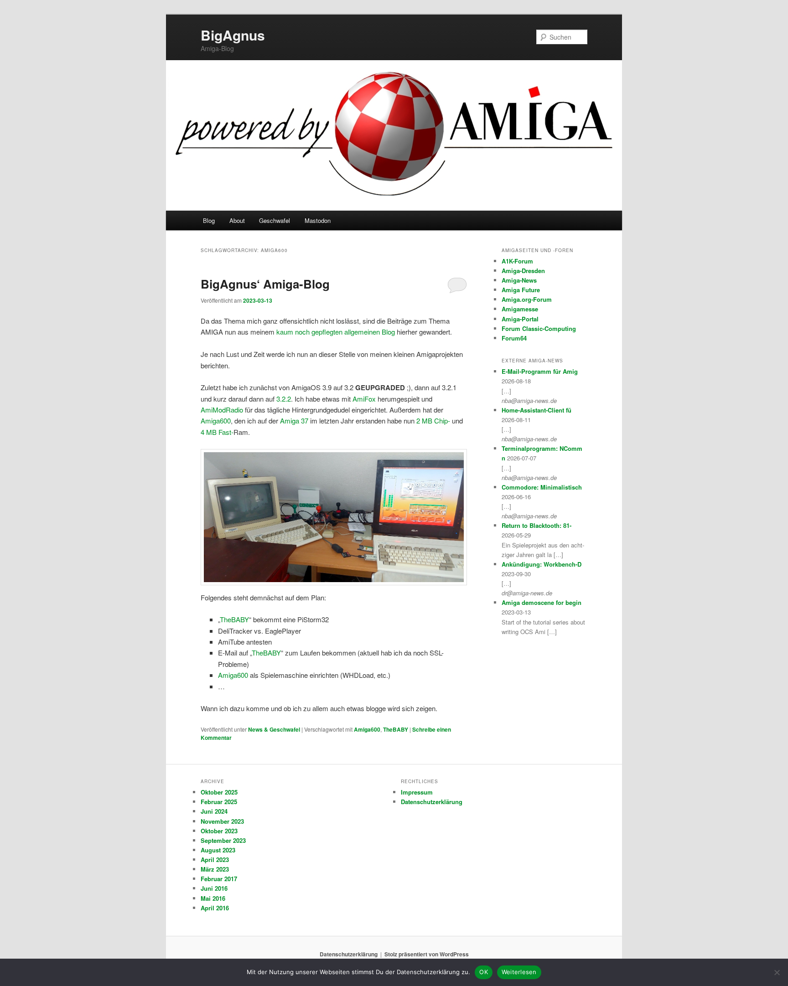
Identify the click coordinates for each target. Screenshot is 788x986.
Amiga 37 (294, 420)
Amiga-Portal (520, 319)
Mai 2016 (213, 898)
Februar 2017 (219, 878)
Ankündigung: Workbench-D (541, 564)
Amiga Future (521, 289)
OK (483, 972)
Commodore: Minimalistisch (542, 487)
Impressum (417, 792)
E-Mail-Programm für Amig (540, 371)
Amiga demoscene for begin (541, 602)
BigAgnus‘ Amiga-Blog (265, 283)
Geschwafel (274, 220)
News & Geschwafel (274, 729)
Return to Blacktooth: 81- (536, 525)
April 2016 (215, 907)
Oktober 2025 (219, 792)
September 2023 (223, 840)
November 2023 (222, 821)
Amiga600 (216, 420)
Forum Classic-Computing (539, 328)
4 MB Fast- (217, 432)
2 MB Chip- (433, 420)
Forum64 (514, 338)
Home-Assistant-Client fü (536, 410)
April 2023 (215, 859)
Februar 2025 (219, 801)
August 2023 (218, 850)
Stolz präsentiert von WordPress (426, 954)
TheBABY (234, 619)
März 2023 (215, 869)
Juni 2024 (214, 811)
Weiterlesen (519, 972)
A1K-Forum (517, 261)
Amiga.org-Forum (527, 299)
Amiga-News (519, 280)
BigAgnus (233, 35)
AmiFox (364, 398)
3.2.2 (283, 398)
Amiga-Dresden (523, 270)
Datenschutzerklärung (431, 801)
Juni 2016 (214, 888)
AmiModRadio (222, 409)
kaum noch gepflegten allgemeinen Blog (335, 331)
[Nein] (776, 972)
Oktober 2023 (219, 830)
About (237, 220)
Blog (209, 220)
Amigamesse (520, 309)
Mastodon (318, 220)
